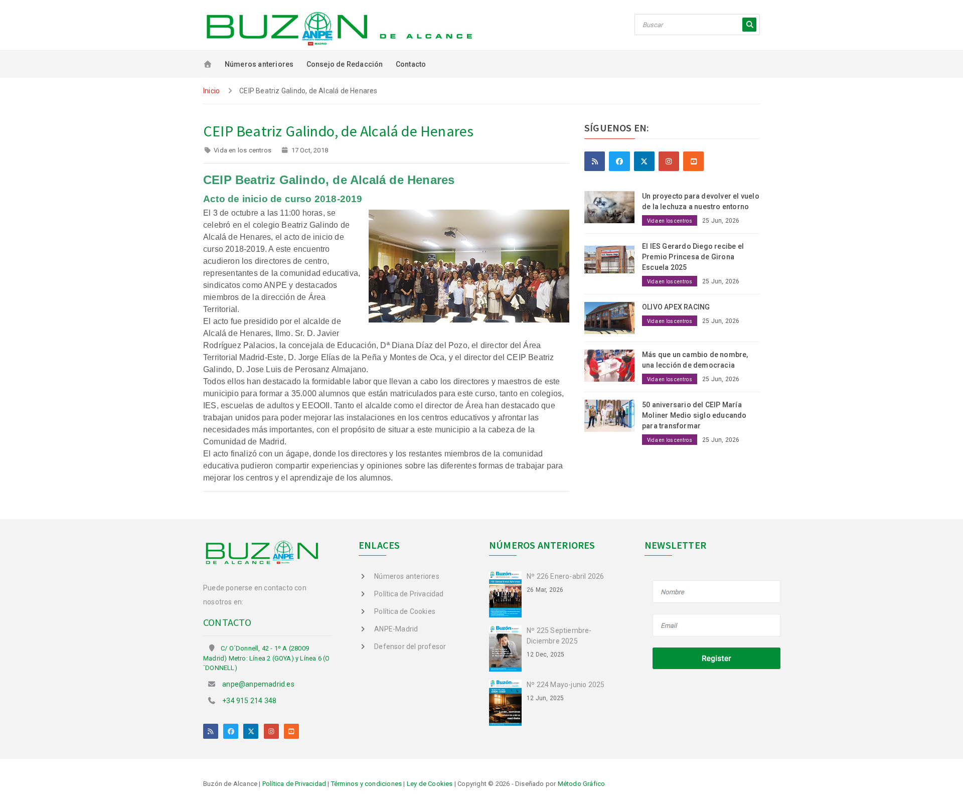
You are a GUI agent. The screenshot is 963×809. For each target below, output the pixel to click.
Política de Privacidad (408, 594)
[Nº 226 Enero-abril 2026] (508, 594)
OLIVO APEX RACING (676, 307)
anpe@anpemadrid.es (258, 684)
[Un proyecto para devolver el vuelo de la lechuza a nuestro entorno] (613, 207)
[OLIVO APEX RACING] (613, 317)
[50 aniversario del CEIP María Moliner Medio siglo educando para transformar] (613, 415)
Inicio (211, 91)
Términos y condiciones (366, 783)
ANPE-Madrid (396, 629)
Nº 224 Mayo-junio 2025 (565, 685)
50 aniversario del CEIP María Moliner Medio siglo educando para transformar (694, 415)
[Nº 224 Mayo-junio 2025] (508, 702)
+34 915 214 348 (249, 701)
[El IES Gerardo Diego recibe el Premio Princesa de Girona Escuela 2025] (613, 257)
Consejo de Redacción (344, 64)
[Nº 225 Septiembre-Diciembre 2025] (508, 648)
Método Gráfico (581, 783)
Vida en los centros (242, 150)
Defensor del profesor (410, 646)
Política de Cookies (404, 611)
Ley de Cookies (430, 783)
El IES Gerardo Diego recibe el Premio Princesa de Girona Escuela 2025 (693, 256)
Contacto (411, 64)
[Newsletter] (717, 626)
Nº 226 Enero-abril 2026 (565, 576)
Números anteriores (259, 64)
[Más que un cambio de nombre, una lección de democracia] (613, 365)
